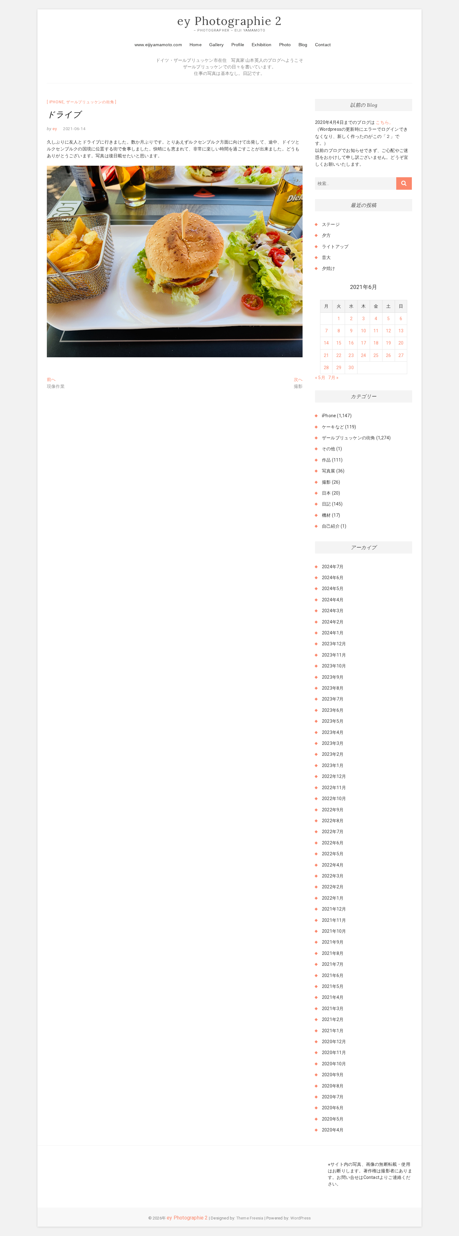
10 (363, 330)
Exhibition (261, 44)
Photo (285, 44)
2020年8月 (332, 1085)
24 (363, 355)
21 (326, 355)
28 (326, 367)
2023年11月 (334, 654)
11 (375, 330)
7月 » (333, 377)
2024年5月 (332, 588)
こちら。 (384, 122)
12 (388, 330)
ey (54, 128)
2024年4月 (332, 599)
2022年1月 (332, 898)
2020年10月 (334, 1063)
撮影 (326, 482)
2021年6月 (332, 975)
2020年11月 (334, 1052)
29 (338, 367)
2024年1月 (332, 632)
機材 (326, 515)
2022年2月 (332, 886)
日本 (326, 493)
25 (375, 355)
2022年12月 (334, 776)
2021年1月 (332, 1030)
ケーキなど (333, 426)
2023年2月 (332, 754)
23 (350, 355)
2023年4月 (332, 732)
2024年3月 (332, 610)
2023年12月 (334, 643)
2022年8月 (332, 820)
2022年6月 (332, 842)
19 (388, 342)
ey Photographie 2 (229, 21)
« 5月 (320, 377)
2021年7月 (332, 964)
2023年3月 (332, 743)
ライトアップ (335, 246)
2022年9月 (332, 809)
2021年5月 (332, 986)
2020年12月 (334, 1041)
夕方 (326, 235)
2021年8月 (332, 953)
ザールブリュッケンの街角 (90, 102)
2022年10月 (334, 798)
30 (350, 367)
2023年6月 (332, 710)
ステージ (331, 224)
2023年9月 (332, 677)
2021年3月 (332, 1008)
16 (350, 342)
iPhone (56, 102)
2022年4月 (332, 864)
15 (338, 342)
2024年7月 (332, 566)
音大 (326, 257)
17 (363, 342)
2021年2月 (332, 1019)
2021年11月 (334, 920)
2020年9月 (332, 1074)
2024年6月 (332, 577)
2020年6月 (332, 1107)
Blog (303, 44)
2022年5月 (332, 853)
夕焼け (328, 268)
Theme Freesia (250, 1218)
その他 (328, 448)
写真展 (328, 470)
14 (326, 342)
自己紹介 (331, 526)
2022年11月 (334, 787)
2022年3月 (332, 875)
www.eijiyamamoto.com (158, 44)
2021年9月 (332, 942)
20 (400, 342)
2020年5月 (332, 1118)
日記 (326, 503)
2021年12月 (334, 908)
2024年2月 (332, 621)
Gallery (216, 44)
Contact (323, 44)
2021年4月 (332, 997)
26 (388, 355)
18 (375, 342)
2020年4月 (332, 1129)
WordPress (300, 1218)
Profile (237, 44)
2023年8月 (332, 688)
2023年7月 (332, 698)
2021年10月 (334, 931)
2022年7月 (332, 831)
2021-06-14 (74, 128)
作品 (326, 459)
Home (196, 44)
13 (400, 330)
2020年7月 (332, 1096)
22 (338, 355)
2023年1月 (332, 765)
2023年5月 (332, 721)
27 (400, 355)
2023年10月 (334, 665)
